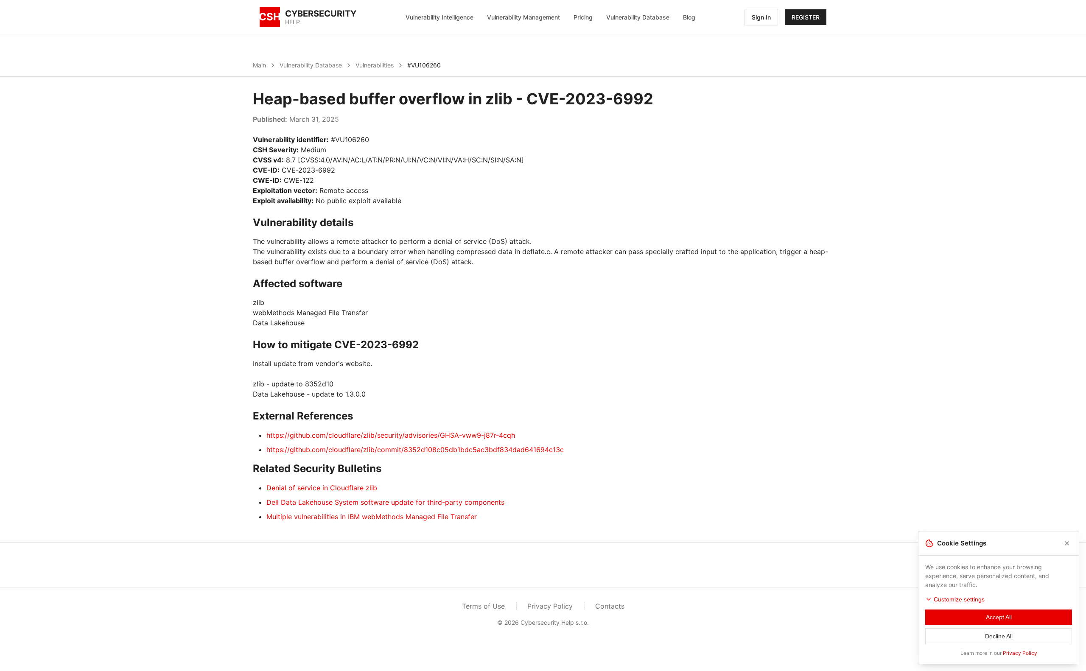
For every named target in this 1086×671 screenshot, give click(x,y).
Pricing (583, 17)
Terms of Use (483, 606)
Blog (689, 17)
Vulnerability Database (637, 17)
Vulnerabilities (374, 65)
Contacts (609, 606)
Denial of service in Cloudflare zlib (321, 488)
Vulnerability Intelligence (439, 17)
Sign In (761, 17)
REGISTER (806, 17)
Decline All (999, 636)
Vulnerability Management (523, 17)
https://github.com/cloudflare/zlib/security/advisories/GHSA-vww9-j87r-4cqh (390, 435)
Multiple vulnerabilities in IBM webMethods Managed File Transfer (371, 516)
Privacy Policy (550, 606)
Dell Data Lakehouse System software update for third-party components (385, 502)
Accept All (999, 617)
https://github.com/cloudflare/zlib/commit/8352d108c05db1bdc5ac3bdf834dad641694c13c (415, 449)
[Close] (1067, 543)
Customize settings (959, 599)
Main (259, 65)
